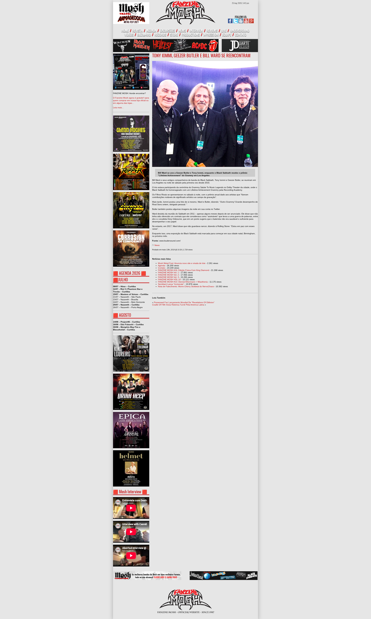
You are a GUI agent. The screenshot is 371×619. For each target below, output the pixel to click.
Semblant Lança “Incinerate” (171, 284)
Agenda (161, 265)
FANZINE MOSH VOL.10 (169, 279)
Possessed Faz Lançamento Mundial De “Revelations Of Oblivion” (184, 302)
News (157, 245)
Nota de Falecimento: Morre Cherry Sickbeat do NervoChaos (186, 286)
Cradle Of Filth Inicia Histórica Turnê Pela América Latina (178, 305)
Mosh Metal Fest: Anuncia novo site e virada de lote (181, 263)
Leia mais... (131, 100)
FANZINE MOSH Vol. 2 (168, 275)
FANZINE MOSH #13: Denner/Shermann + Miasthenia (183, 282)
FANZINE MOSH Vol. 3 (168, 277)
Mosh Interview (130, 492)
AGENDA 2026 (129, 273)
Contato (161, 268)
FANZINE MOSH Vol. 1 (168, 272)
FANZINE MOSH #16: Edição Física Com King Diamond (183, 270)
